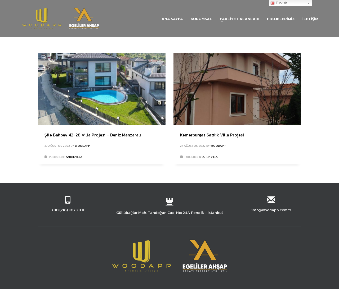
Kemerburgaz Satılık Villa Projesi (212, 135)
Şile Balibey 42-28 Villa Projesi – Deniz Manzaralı (92, 135)
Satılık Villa (74, 157)
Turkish (281, 3)
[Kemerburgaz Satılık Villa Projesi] (237, 88)
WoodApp (82, 146)
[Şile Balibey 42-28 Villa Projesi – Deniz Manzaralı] (101, 88)
